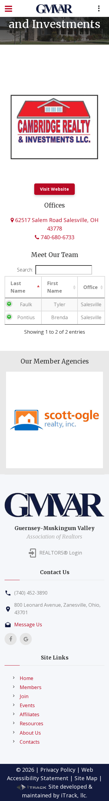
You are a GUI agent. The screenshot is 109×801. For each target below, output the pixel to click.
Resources (31, 723)
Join (24, 696)
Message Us (28, 624)
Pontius (26, 317)
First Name (54, 287)
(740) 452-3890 (31, 593)
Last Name (18, 287)
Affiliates (29, 714)
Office (90, 287)
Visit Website (54, 189)
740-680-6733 (56, 237)
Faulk (26, 304)
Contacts (30, 742)
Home (26, 678)
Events (27, 705)
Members (30, 687)
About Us (30, 732)
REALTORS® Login (60, 552)
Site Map (85, 778)
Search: (25, 269)
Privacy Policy (57, 769)
